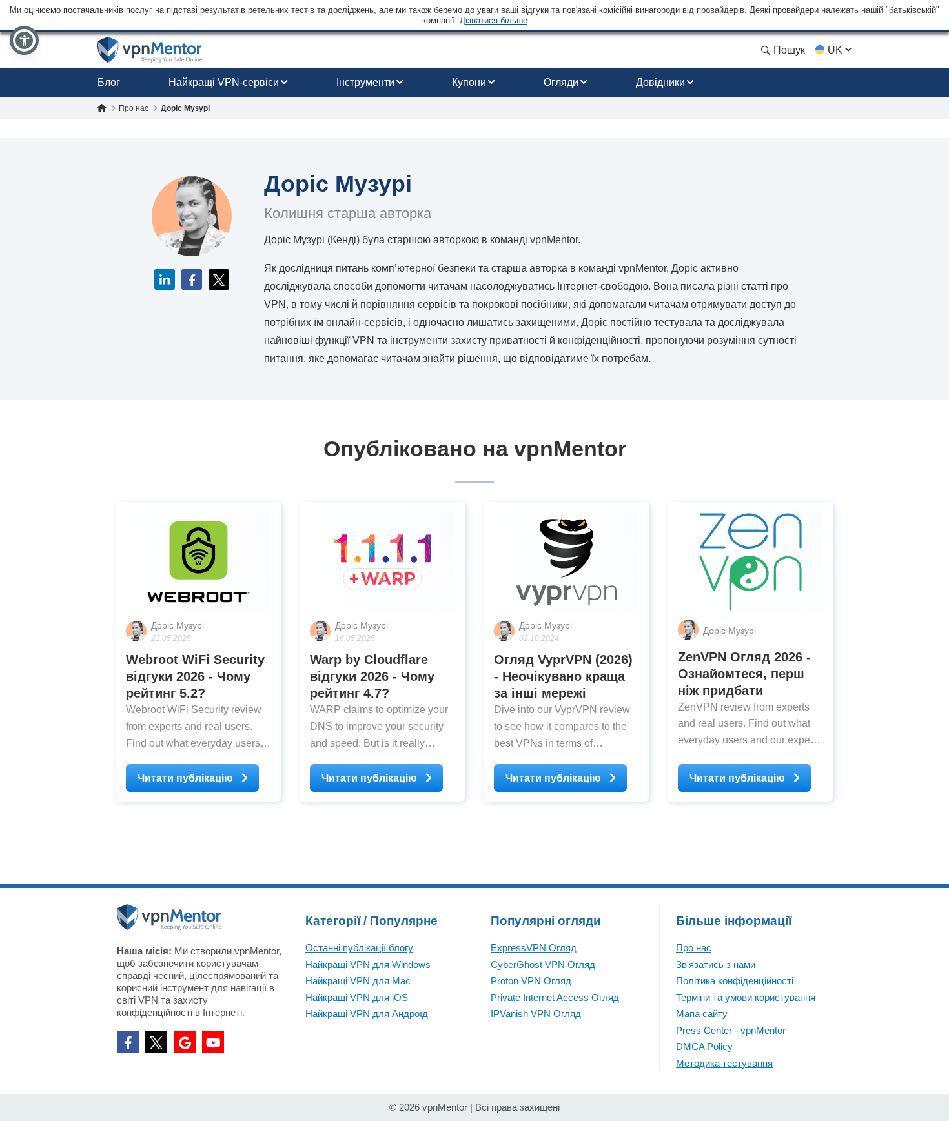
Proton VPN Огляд (531, 980)
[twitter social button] (156, 1042)
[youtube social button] (213, 1042)
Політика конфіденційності (734, 980)
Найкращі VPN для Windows (368, 964)
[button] (24, 40)
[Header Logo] (150, 50)
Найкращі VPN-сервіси (223, 82)
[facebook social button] (128, 1042)
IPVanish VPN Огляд (536, 1013)
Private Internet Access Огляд (555, 997)
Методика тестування (724, 1063)
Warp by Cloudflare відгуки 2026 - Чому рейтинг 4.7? (372, 676)
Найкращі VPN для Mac (358, 980)
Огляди (561, 82)
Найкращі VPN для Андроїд (366, 1013)
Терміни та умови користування (745, 997)
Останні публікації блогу (359, 947)
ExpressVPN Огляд (534, 947)
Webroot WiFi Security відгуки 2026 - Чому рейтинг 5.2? (195, 676)
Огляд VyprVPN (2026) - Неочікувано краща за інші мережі (563, 676)
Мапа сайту (702, 1013)
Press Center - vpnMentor (731, 1030)
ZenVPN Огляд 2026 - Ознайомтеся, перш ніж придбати (744, 674)
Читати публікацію (187, 778)
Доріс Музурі (177, 625)
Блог (108, 82)
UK (835, 50)
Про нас (693, 947)
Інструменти (365, 82)
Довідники (660, 82)
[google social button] (185, 1042)
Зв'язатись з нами (715, 964)
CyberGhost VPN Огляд (543, 964)
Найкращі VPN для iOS (356, 997)
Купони (469, 82)
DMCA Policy (704, 1046)
